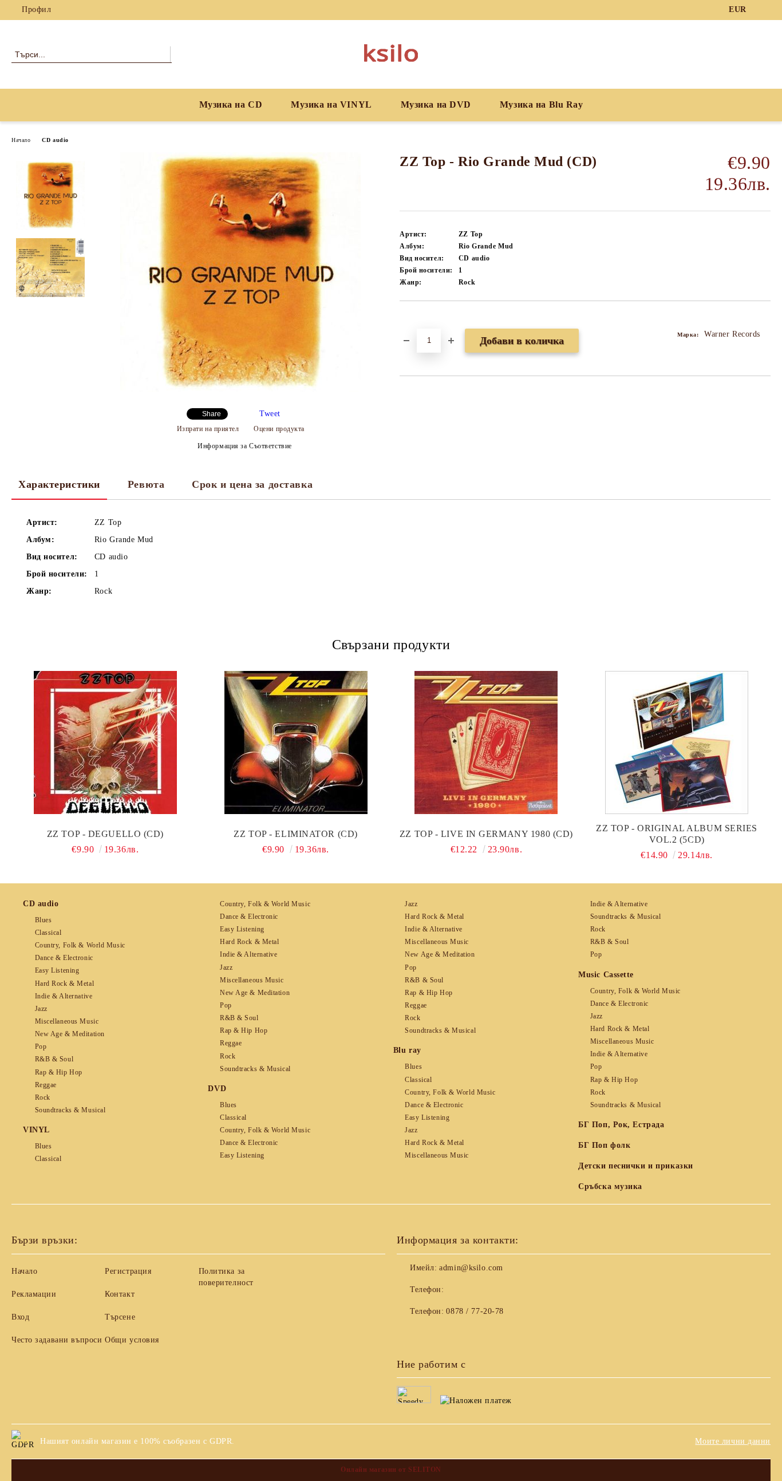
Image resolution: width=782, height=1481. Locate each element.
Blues (43, 920)
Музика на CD (231, 104)
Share (211, 414)
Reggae (46, 1085)
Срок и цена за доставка (252, 484)
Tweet (270, 413)
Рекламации (34, 1294)
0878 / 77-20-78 (474, 1311)
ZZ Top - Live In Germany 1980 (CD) (486, 834)
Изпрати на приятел (208, 429)
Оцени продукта (279, 429)
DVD (217, 1088)
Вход (20, 1317)
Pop (40, 1046)
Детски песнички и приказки (635, 1166)
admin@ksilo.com (471, 1267)
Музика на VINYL (331, 104)
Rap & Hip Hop (58, 1072)
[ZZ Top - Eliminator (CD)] (296, 742)
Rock (42, 1097)
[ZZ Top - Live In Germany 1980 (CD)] (486, 742)
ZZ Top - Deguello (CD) (105, 834)
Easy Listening (57, 970)
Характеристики (59, 484)
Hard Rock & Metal (64, 984)
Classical (48, 933)
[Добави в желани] (421, 320)
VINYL (36, 1129)
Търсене (120, 1317)
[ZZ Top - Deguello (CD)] (105, 742)
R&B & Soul (54, 1059)
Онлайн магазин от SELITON (391, 1470)
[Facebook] (764, 9)
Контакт (120, 1294)
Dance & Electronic (64, 958)
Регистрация (128, 1271)
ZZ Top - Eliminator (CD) (295, 834)
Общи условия (132, 1340)
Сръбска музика (610, 1186)
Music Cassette (606, 974)
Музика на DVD (436, 104)
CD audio (55, 140)
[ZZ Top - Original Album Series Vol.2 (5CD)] (677, 742)
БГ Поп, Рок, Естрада (621, 1124)
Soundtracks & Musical (70, 1110)
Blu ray (407, 1050)
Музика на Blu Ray (541, 104)
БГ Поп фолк (604, 1145)
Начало (20, 140)
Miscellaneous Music (66, 1021)
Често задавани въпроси (56, 1340)
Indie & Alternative (63, 996)
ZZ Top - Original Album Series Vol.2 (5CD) (676, 833)
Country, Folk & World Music (80, 945)
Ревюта (146, 484)
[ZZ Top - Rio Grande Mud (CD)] (240, 389)
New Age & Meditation (70, 1034)
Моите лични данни (733, 1441)
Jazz (41, 1009)
